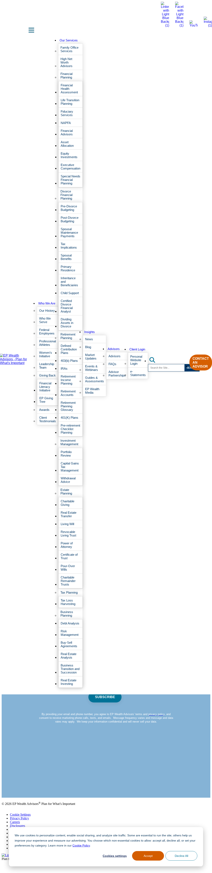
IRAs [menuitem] (64, 368)
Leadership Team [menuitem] (46, 365)
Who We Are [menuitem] (46, 303)
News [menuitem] (89, 339)
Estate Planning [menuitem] (66, 491)
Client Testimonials (14, 785)
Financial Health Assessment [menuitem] (69, 88)
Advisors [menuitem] (114, 349)
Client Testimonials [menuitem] (47, 419)
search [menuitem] (154, 360)
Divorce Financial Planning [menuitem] (66, 195)
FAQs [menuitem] (112, 364)
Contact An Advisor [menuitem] (201, 362)
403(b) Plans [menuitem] (69, 360)
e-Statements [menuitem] (138, 373)
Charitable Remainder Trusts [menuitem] (68, 581)
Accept (148, 855)
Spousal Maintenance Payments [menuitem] (69, 232)
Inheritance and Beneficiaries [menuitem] (69, 281)
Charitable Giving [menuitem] (67, 502)
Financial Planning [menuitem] (66, 75)
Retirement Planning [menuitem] (67, 336)
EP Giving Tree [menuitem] (46, 399)
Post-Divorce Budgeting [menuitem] (69, 219)
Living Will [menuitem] (67, 524)
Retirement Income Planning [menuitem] (68, 380)
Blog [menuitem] (88, 347)
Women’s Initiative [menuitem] (45, 354)
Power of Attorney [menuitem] (67, 544)
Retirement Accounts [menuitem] (68, 393)
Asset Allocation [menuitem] (67, 143)
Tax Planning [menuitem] (69, 592)
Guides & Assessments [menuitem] (94, 379)
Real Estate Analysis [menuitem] (68, 655)
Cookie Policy (79, 845)
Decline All (181, 855)
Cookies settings (114, 855)
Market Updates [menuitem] (90, 356)
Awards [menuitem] (44, 409)
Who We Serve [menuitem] (45, 320)
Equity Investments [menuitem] (69, 155)
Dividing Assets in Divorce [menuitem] (67, 322)
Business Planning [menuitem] (66, 613)
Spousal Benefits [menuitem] (66, 257)
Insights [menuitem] (89, 332)
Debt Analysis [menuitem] (70, 623)
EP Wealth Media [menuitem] (92, 390)
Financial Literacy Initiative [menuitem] (45, 386)
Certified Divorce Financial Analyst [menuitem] (67, 306)
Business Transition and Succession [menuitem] (70, 669)
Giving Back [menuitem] (47, 375)
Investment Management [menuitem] (69, 442)
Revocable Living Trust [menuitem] (68, 533)
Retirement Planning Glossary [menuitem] (68, 406)
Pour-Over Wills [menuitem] (68, 567)
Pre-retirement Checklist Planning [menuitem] (70, 429)
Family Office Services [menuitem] (69, 49)
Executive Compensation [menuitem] (70, 166)
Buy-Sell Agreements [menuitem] (69, 644)
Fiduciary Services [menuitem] (67, 113)
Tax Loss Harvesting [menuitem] (68, 602)
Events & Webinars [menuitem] (91, 368)
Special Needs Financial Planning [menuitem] (70, 179)
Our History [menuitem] (47, 310)
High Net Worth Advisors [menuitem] (66, 62)
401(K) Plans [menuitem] (69, 417)
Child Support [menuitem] (70, 293)
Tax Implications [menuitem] (69, 245)
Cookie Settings (20, 814)
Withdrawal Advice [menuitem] (68, 479)
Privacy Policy (19, 818)
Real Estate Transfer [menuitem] (68, 514)
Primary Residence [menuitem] (68, 268)
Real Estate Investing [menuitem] (68, 681)
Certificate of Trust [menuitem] (69, 556)
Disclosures (17, 825)
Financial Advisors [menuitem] (67, 132)
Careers (15, 822)
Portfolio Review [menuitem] (66, 453)
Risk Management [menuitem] (69, 632)
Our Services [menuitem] (69, 40)
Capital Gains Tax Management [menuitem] (70, 467)
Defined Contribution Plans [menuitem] (69, 349)
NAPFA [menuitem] (66, 123)
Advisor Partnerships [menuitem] (117, 373)
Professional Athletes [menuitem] (47, 342)
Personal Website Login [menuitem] (136, 360)
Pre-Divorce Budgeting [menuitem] (69, 208)
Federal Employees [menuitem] (46, 331)
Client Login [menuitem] (137, 349)
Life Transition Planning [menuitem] (70, 101)
